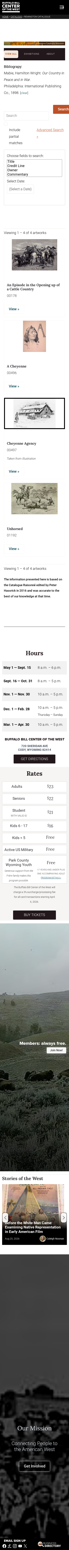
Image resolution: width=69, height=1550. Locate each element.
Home (5, 16)
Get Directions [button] (34, 759)
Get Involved (34, 1466)
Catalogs (16, 16)
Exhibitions (31, 54)
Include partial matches (15, 136)
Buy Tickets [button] (34, 915)
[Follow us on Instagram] (15, 1546)
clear (24, 93)
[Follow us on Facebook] (4, 1546)
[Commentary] (34, 174)
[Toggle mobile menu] (62, 7)
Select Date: (16, 181)
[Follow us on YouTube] (20, 1546)
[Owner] (34, 170)
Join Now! (56, 1050)
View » (14, 309)
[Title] (34, 162)
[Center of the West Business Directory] (49, 1544)
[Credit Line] (34, 166)
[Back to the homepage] (11, 7)
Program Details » (51, 878)
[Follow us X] (25, 1546)
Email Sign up (15, 1541)
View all (11, 54)
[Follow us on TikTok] (10, 1546)
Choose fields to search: (25, 156)
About (51, 54)
